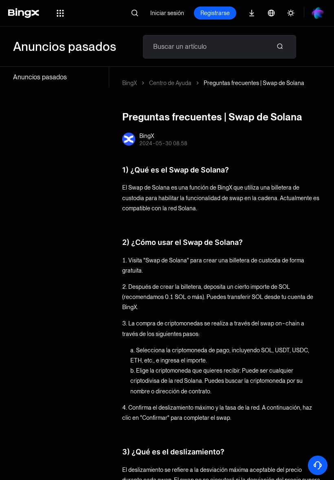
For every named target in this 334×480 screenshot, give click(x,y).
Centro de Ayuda (170, 83)
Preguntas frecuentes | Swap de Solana (254, 83)
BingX (129, 83)
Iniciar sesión (167, 13)
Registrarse (215, 13)
